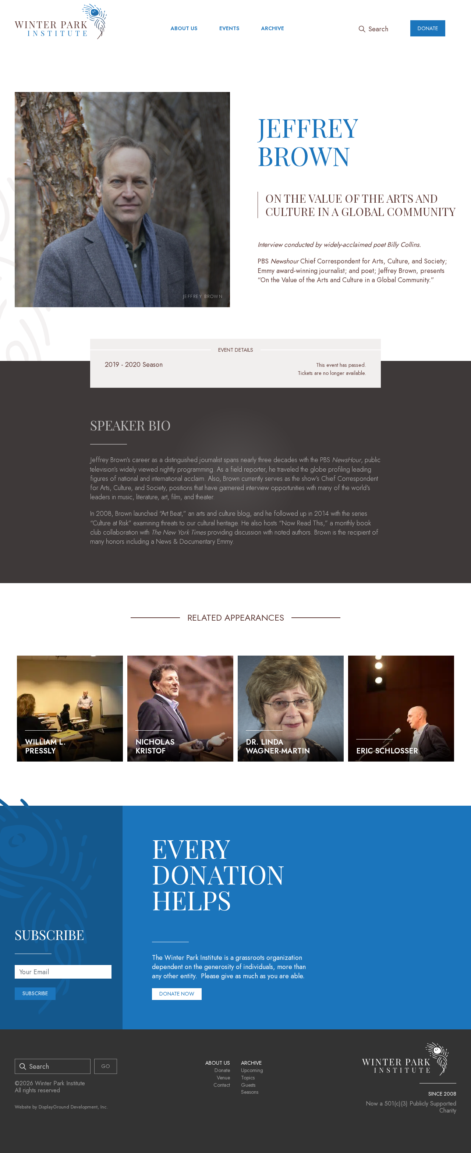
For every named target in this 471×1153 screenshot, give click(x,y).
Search (378, 29)
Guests (248, 1085)
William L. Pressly (45, 746)
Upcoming (252, 1070)
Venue (223, 1077)
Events (229, 28)
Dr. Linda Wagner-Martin (278, 746)
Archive (272, 28)
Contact (221, 1085)
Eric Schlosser (387, 751)
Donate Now (176, 993)
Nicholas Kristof (154, 746)
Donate (428, 28)
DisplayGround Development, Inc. (73, 1106)
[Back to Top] (454, 1136)
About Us (184, 28)
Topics (248, 1077)
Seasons (249, 1092)
